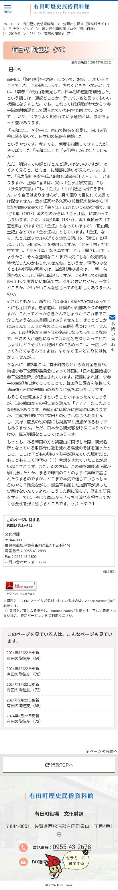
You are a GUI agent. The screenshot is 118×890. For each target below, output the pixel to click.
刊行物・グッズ (21, 29)
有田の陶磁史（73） (25, 721)
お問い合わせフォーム (24, 562)
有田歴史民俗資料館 (38, 24)
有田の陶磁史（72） (25, 690)
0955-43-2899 (34, 551)
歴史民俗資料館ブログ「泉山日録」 (69, 29)
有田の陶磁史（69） (25, 658)
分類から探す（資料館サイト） (87, 24)
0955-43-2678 (72, 847)
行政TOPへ (61, 765)
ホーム (8, 24)
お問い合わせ (112, 337)
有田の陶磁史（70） (25, 674)
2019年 (14, 34)
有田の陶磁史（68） (25, 705)
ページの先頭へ (104, 751)
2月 (32, 34)
